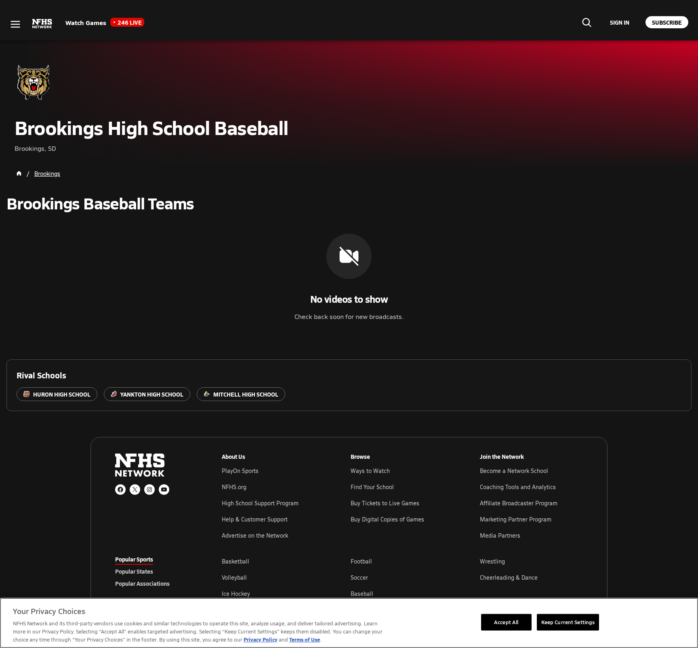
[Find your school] (586, 22)
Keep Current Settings (568, 621)
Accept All (506, 621)
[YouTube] (164, 489)
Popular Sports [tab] (134, 559)
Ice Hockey (236, 593)
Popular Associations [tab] (142, 583)
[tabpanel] (402, 577)
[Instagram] (149, 489)
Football (361, 561)
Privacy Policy (261, 639)
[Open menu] (15, 24)
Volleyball (234, 577)
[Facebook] (120, 489)
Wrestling (492, 561)
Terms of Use (304, 639)
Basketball (235, 561)
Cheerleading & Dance (509, 577)
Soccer (359, 577)
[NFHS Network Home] (42, 24)
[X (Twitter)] (135, 489)
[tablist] (155, 571)
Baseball (362, 593)
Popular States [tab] (134, 571)
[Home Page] (19, 173)
